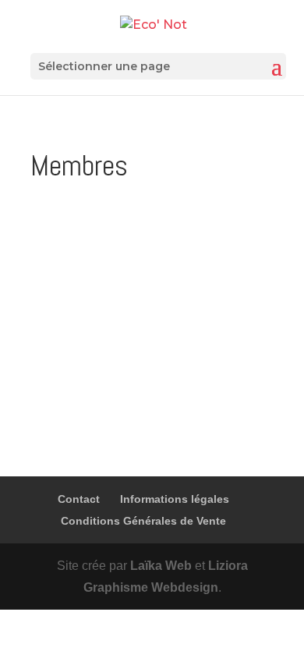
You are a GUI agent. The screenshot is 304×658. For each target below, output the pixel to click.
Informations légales (174, 499)
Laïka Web (161, 565)
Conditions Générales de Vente (143, 521)
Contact (79, 499)
